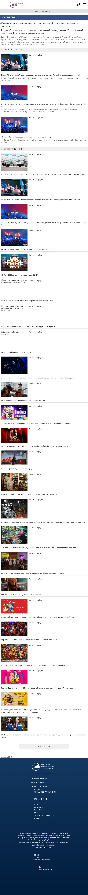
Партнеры (38, 810)
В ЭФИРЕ (37, 11)
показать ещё (44, 746)
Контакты (38, 807)
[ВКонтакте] (34, 855)
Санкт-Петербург (8, 26)
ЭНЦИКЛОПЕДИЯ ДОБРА (44, 815)
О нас (36, 804)
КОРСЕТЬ (45, 11)
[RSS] (38, 855)
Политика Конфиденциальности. (41, 859)
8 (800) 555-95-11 (40, 782)
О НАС (51, 11)
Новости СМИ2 (6, 757)
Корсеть (38, 812)
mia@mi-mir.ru (40, 778)
